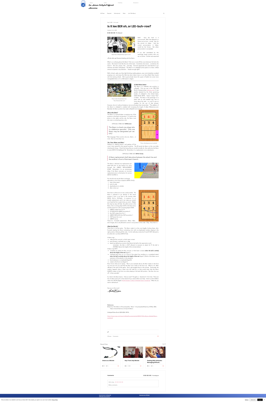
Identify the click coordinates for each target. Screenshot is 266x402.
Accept (260, 399)
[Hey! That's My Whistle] (133, 352)
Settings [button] (246, 399)
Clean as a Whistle (108, 360)
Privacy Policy (55, 399)
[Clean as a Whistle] (111, 352)
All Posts (102, 13)
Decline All (253, 399)
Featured (109, 13)
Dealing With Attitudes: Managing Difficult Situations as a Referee (154, 361)
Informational (117, 13)
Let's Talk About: (132, 13)
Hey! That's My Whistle (132, 360)
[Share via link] (108, 332)
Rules (124, 13)
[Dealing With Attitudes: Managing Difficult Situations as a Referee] (155, 352)
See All (164, 344)
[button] (110, 2)
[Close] (264, 400)
